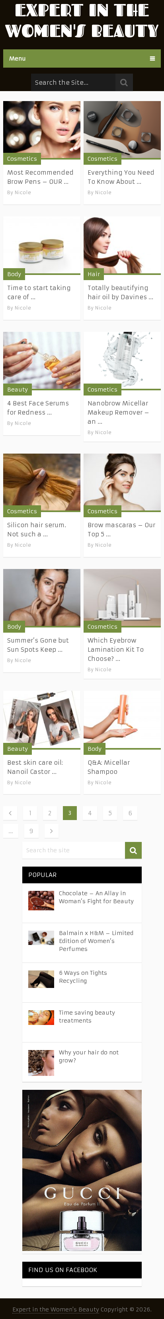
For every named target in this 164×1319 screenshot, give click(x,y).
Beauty (17, 389)
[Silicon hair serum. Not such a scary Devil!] (41, 483)
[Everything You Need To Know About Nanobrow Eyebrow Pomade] (122, 130)
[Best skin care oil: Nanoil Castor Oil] (41, 720)
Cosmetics (22, 158)
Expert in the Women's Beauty (55, 1309)
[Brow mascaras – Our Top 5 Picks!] (122, 483)
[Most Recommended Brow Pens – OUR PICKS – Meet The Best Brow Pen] (41, 130)
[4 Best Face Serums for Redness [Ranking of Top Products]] (41, 361)
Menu (17, 58)
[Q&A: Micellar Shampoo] (122, 720)
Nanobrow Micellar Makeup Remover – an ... (118, 412)
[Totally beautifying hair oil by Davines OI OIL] (122, 245)
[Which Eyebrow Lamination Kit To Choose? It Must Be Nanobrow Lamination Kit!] (122, 598)
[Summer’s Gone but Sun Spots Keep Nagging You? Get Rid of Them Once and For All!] (41, 598)
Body (14, 274)
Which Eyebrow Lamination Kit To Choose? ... (116, 649)
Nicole (23, 192)
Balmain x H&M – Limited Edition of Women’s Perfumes (96, 941)
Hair (94, 274)
